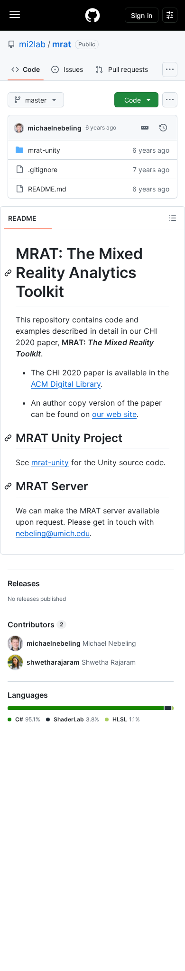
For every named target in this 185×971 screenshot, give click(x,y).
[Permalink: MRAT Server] (9, 486)
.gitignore (42, 169)
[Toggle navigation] (15, 15)
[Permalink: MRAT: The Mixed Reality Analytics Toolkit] (9, 272)
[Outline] (173, 217)
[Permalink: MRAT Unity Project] (9, 437)
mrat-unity (44, 150)
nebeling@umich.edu (53, 533)
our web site (114, 414)
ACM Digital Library (66, 384)
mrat (61, 44)
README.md (47, 189)
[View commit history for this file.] (163, 127)
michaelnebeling (55, 128)
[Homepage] (92, 15)
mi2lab (32, 44)
